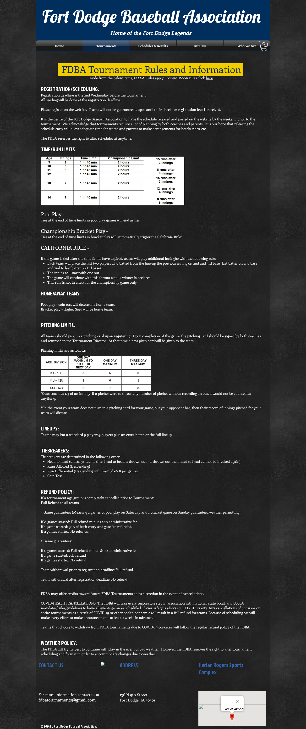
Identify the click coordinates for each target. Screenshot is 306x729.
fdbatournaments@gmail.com (67, 700)
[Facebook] (103, 665)
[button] (264, 46)
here (209, 77)
